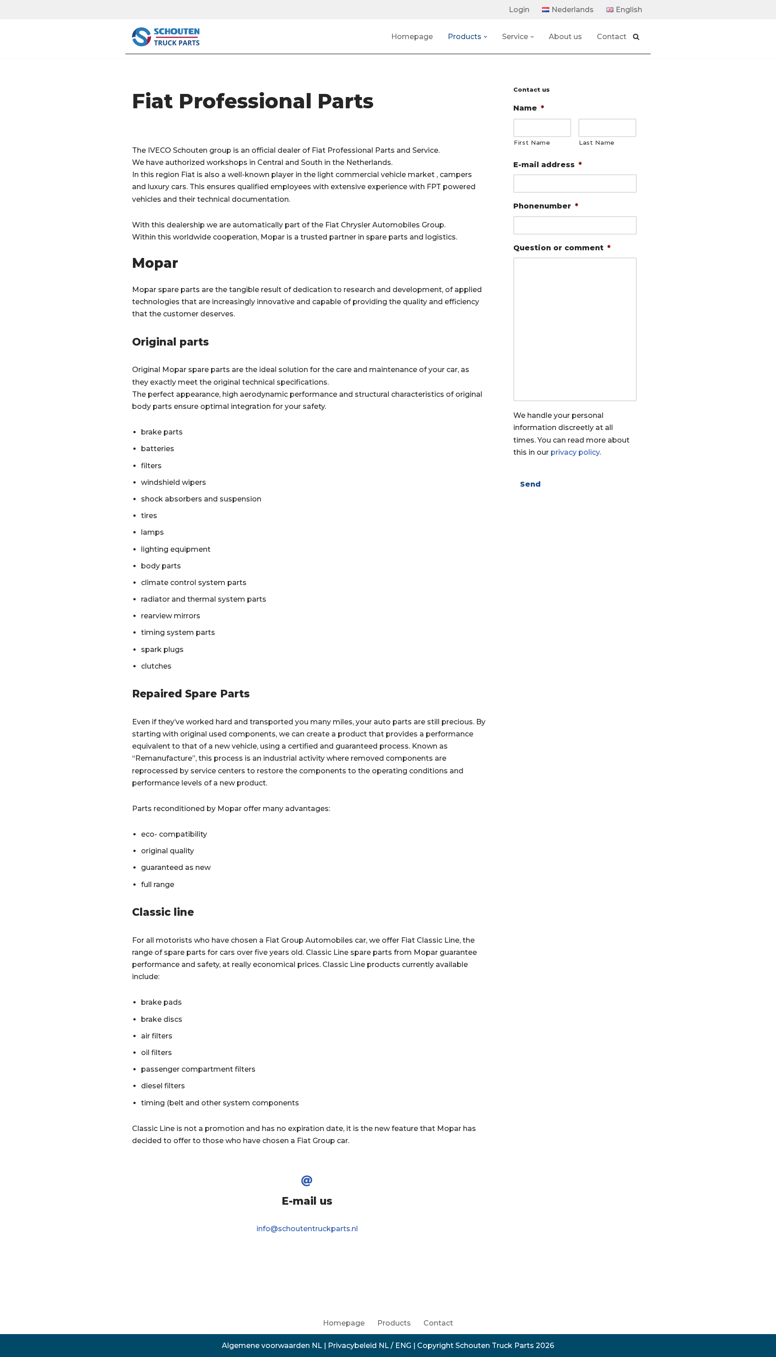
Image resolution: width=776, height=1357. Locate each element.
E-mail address (547, 164)
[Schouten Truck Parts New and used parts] (165, 36)
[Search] (636, 36)
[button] (485, 37)
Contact (611, 36)
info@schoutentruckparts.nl (307, 1228)
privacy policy (575, 452)
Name (528, 108)
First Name (532, 142)
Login (519, 9)
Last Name (597, 142)
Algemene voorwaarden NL (272, 1345)
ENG (403, 1345)
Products (394, 1323)
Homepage (412, 36)
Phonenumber (545, 206)
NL (384, 1345)
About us (565, 36)
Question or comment (562, 248)
